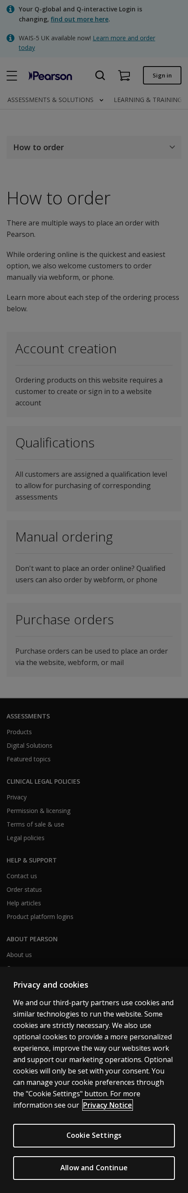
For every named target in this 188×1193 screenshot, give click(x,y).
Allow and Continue (94, 1167)
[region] (94, 1080)
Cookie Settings (94, 1135)
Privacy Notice (107, 1105)
